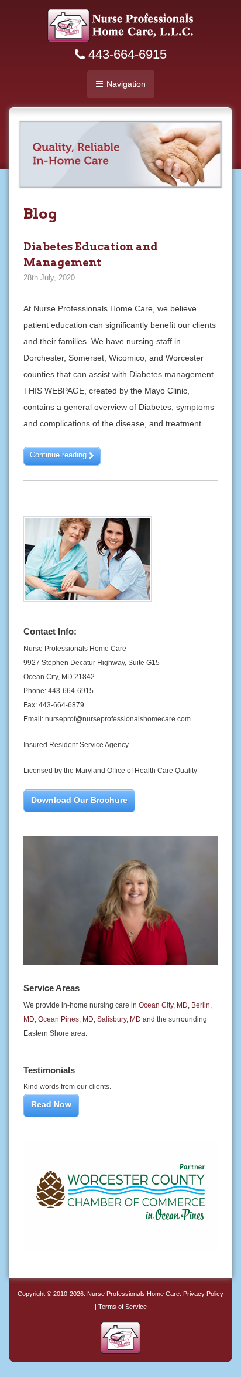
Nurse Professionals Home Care (133, 1293)
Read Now (51, 1104)
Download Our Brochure (79, 800)
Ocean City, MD (163, 1005)
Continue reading (59, 454)
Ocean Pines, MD (66, 1019)
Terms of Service (122, 1306)
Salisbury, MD (119, 1019)
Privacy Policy (203, 1293)
